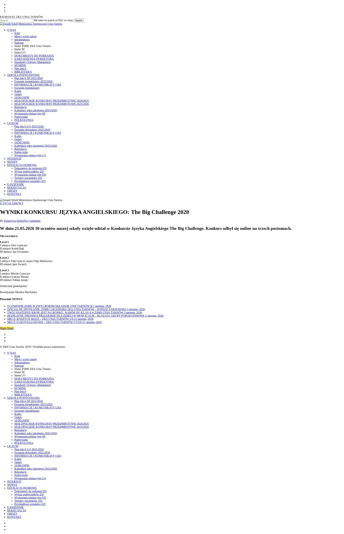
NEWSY (12, 484)
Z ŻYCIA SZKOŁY (12, 203)
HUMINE (20, 388)
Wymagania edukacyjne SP (29, 436)
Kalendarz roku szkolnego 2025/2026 (35, 433)
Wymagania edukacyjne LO (30, 478)
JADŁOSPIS (21, 420)
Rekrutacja (20, 430)
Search (78, 20)
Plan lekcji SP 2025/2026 (28, 401)
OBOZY (12, 513)
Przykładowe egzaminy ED (30, 504)
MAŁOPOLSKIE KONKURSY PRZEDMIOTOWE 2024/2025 (51, 423)
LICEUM (12, 446)
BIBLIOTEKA (23, 394)
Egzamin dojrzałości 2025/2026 (32, 452)
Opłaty (18, 417)
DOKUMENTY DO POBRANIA (34, 378)
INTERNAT (14, 481)
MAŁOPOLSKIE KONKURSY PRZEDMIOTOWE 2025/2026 (51, 426)
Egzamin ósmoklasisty (27, 410)
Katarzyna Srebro (14, 220)
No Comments (32, 220)
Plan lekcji (20, 391)
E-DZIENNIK (15, 507)
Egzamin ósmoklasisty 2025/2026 (33, 404)
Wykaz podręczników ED (29, 494)
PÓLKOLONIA (23, 442)
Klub (17, 356)
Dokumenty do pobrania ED (30, 491)
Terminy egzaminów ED (28, 500)
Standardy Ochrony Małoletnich (32, 385)
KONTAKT (14, 516)
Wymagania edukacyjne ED (30, 497)
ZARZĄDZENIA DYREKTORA (34, 381)
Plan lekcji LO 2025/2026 (29, 449)
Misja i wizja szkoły (25, 359)
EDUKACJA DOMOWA (22, 488)
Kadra (17, 414)
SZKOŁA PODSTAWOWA (23, 397)
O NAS (11, 352)
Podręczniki (21, 439)
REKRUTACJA (16, 510)
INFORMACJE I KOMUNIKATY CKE (37, 407)
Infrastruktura (22, 362)
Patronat (19, 365)
